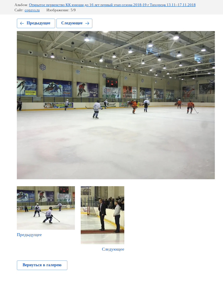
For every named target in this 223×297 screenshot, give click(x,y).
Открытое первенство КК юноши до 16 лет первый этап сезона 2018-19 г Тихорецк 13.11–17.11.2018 (112, 5)
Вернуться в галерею (42, 265)
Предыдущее (38, 23)
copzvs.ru (32, 10)
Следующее (71, 23)
